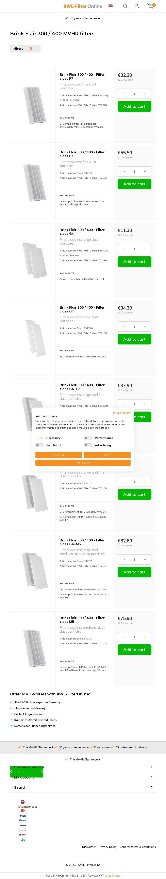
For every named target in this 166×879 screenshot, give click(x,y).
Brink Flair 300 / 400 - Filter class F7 (82, 76)
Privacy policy (108, 847)
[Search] (125, 6)
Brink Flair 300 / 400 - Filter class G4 (82, 232)
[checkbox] (39, 438)
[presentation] (44, 18)
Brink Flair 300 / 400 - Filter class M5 (82, 620)
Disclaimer (89, 847)
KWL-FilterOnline (89, 865)
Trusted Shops (111, 875)
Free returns (85, 18)
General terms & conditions (138, 847)
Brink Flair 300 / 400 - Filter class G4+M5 (82, 542)
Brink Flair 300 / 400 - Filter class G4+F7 (82, 387)
